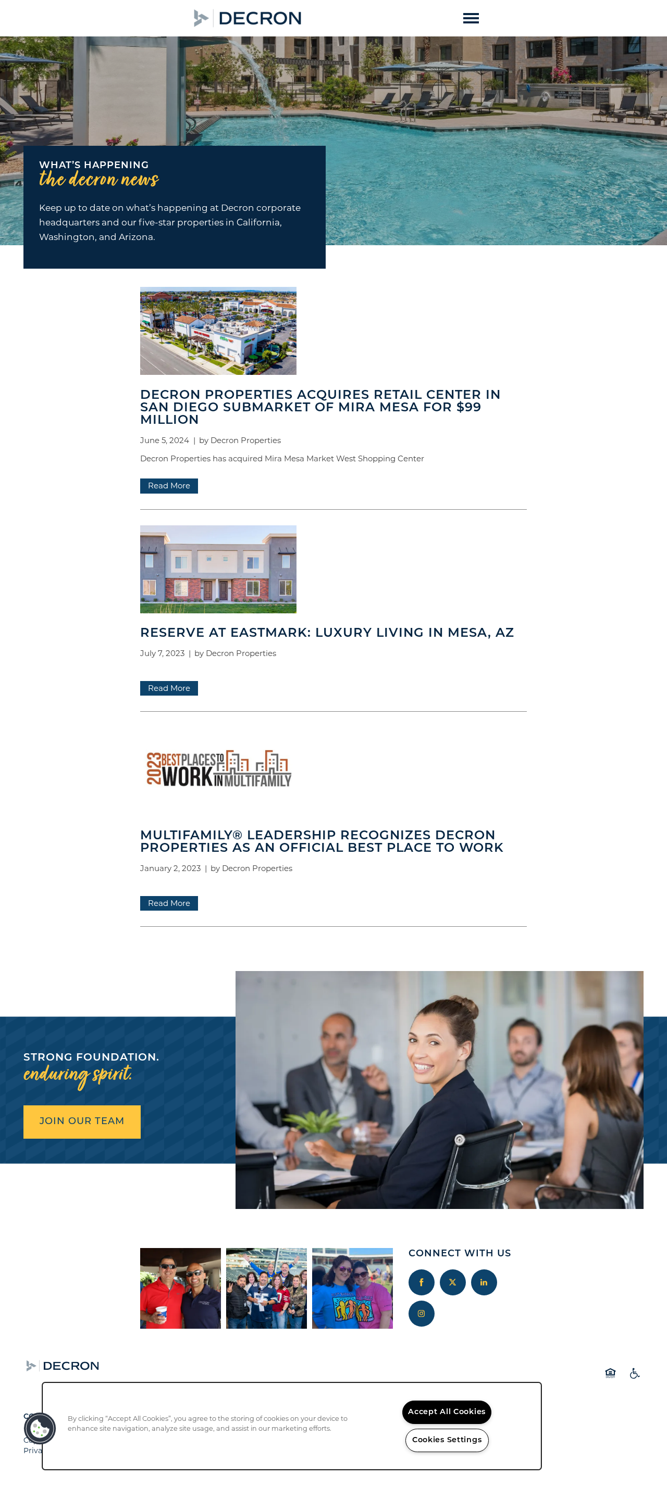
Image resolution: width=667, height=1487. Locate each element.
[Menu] (471, 18)
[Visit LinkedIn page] (484, 1282)
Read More (169, 485)
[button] (328, 18)
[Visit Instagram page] (422, 1314)
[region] (292, 1426)
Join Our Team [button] (82, 1122)
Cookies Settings (447, 1440)
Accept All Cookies (447, 1412)
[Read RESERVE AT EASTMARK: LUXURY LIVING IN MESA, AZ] (333, 571)
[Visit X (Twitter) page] (453, 1282)
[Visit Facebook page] (422, 1282)
